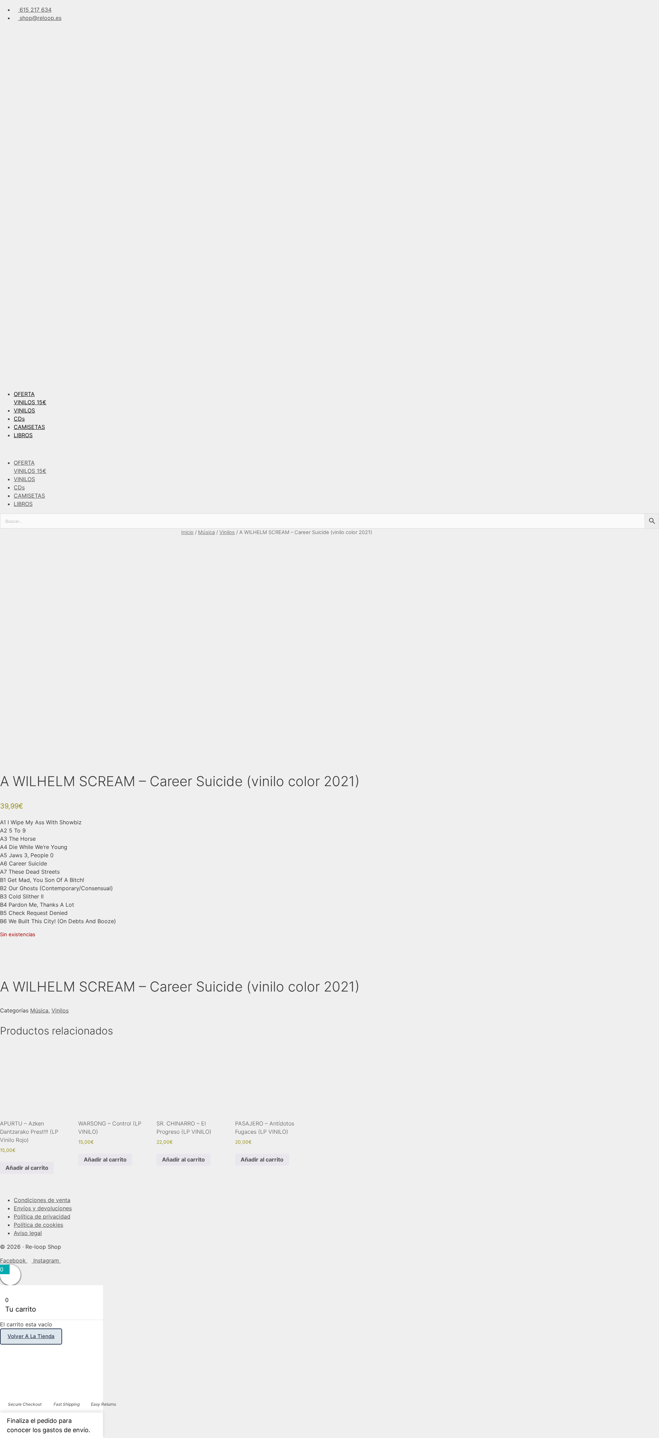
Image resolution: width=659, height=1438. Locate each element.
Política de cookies (38, 1224)
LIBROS (23, 435)
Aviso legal (28, 1233)
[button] (329, 449)
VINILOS (24, 410)
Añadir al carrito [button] (26, 1167)
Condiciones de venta (42, 1200)
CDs (19, 418)
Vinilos (227, 532)
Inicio (187, 532)
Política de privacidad (42, 1216)
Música (206, 532)
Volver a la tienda (31, 1336)
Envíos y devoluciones (43, 1208)
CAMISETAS (29, 426)
